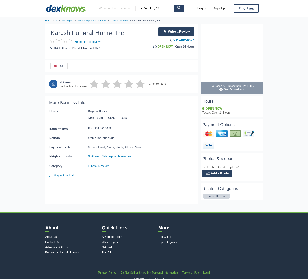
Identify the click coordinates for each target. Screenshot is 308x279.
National (107, 247)
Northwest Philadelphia (102, 156)
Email (61, 66)
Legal (206, 272)
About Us (51, 236)
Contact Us (52, 242)
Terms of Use (190, 272)
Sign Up (219, 8)
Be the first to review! (87, 41)
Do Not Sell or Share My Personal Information (149, 272)
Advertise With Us (56, 247)
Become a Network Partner (62, 252)
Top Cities (164, 236)
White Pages (110, 242)
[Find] (179, 8)
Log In (202, 8)
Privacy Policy (107, 272)
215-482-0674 (183, 40)
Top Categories (167, 242)
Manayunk (124, 156)
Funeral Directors (98, 166)
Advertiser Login (112, 236)
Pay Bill (107, 252)
